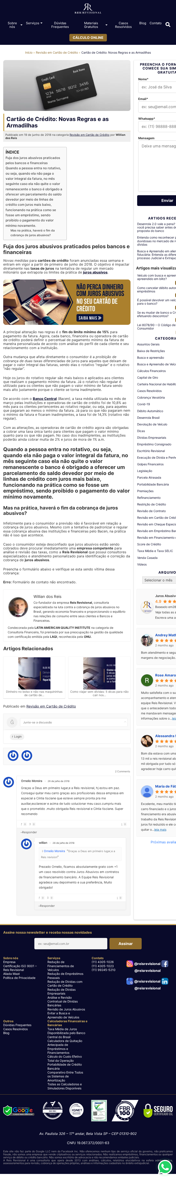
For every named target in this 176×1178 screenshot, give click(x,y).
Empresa (9, 962)
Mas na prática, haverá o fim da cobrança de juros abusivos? (33, 233)
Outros (8, 1021)
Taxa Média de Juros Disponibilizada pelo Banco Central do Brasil (66, 1033)
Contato (156, 23)
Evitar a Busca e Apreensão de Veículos (63, 1015)
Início (28, 52)
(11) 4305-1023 (103, 966)
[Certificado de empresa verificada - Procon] (99, 1111)
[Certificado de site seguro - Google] (19, 1111)
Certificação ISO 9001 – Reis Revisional (20, 968)
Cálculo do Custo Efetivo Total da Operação (64, 1058)
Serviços (32, 23)
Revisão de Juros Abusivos (66, 1009)
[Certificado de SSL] (158, 1111)
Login (17, 736)
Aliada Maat (11, 973)
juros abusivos (95, 272)
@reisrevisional (146, 964)
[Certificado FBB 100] (125, 1111)
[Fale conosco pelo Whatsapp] (165, 1167)
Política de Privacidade (19, 978)
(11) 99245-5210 (103, 970)
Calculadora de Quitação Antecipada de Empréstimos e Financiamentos (64, 1046)
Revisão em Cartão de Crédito (57, 52)
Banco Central (45, 398)
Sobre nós (12, 25)
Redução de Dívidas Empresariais (61, 991)
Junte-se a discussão (37, 722)
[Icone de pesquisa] (167, 25)
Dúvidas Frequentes (60, 25)
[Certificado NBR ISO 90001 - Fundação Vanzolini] (63, 1111)
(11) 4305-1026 (103, 962)
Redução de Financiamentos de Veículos (60, 966)
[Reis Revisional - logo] (88, 9)
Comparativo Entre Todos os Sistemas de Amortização (65, 1076)
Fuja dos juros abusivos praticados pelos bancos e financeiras (33, 160)
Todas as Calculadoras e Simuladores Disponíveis (64, 1086)
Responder (29, 832)
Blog (142, 23)
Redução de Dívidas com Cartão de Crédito (64, 983)
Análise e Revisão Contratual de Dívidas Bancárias (62, 1001)
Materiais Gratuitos (91, 25)
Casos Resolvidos (123, 25)
